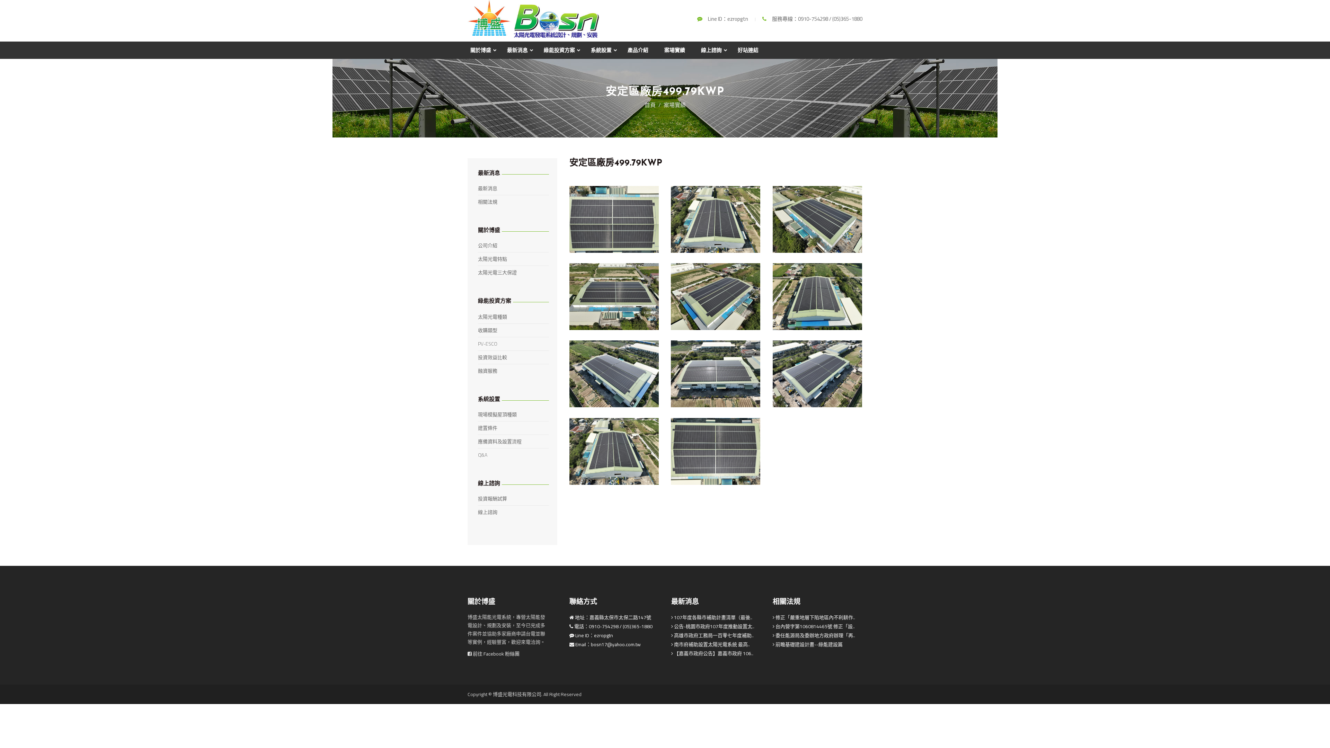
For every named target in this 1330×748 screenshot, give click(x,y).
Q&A (482, 455)
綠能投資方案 (559, 50)
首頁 (650, 105)
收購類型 (487, 330)
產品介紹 (638, 50)
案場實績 (674, 50)
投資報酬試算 (492, 499)
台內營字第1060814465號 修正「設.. (814, 626)
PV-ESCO (487, 344)
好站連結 (748, 50)
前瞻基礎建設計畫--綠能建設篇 (808, 644)
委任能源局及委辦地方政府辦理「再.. (814, 635)
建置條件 (487, 428)
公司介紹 (487, 245)
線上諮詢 (711, 50)
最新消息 (517, 50)
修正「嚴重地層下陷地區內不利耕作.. (814, 617)
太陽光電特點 (492, 259)
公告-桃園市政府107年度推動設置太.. (713, 626)
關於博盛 (480, 50)
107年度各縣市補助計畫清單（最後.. (712, 617)
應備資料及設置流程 (500, 441)
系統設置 (601, 50)
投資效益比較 (492, 357)
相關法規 (487, 202)
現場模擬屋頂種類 (497, 414)
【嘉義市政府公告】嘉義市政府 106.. (713, 653)
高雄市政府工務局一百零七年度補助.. (713, 635)
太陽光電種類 (492, 317)
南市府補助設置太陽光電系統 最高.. (711, 644)
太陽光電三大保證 (497, 272)
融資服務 (487, 371)
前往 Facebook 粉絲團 (496, 653)
